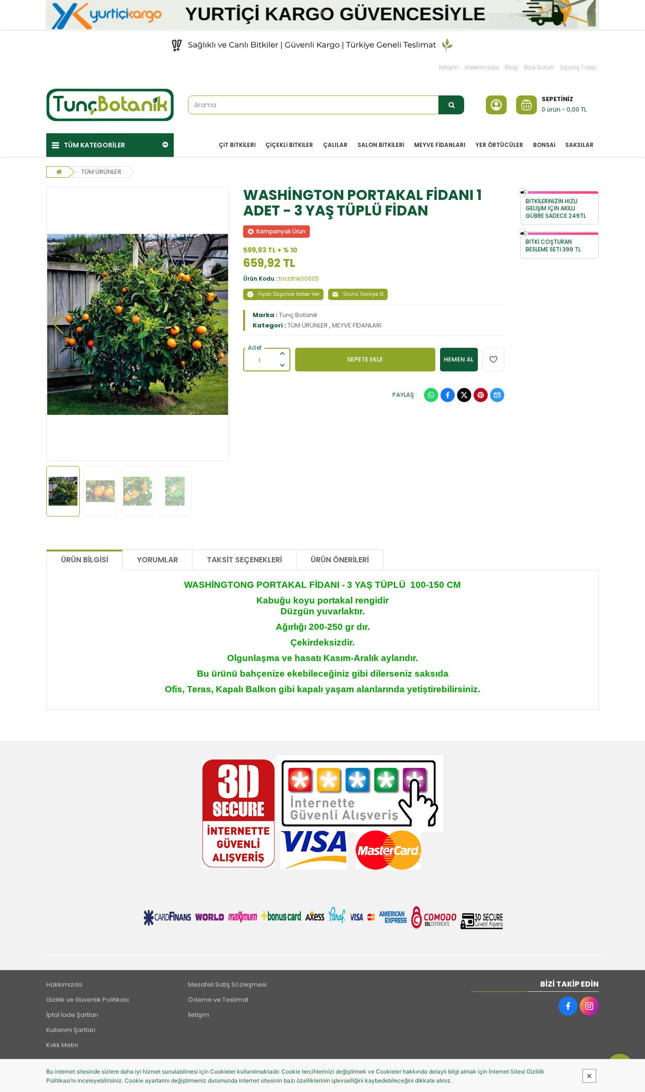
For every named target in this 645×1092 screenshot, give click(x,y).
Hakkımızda (482, 67)
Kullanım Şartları (70, 1029)
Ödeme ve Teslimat (218, 999)
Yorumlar (157, 559)
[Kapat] (589, 1076)
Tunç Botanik (298, 314)
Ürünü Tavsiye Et (363, 294)
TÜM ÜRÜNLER (101, 171)
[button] (58, 324)
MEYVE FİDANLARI (357, 325)
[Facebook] (448, 395)
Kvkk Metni (62, 1044)
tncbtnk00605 (299, 279)
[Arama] (451, 104)
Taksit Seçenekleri (244, 559)
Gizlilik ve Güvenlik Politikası (87, 999)
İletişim (448, 67)
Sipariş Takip (578, 67)
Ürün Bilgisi (84, 559)
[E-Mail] (497, 395)
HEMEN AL (459, 359)
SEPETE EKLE (365, 359)
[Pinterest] (481, 395)
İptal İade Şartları (72, 1014)
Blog (511, 67)
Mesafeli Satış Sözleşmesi (227, 984)
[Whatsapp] (431, 395)
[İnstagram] (589, 1006)
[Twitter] (464, 395)
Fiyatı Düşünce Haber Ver (289, 294)
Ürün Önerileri (340, 559)
